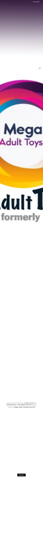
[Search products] (40, 68)
